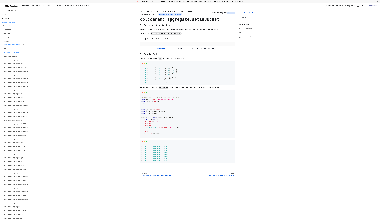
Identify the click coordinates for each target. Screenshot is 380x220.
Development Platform (333, 6)
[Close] (377, 1)
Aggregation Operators (12, 52)
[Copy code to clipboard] (233, 63)
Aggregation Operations (11, 45)
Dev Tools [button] (46, 6)
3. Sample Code (244, 17)
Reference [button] (68, 6)
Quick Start (26, 6)
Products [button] (35, 6)
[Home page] (141, 11)
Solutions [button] (57, 6)
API (5, 48)
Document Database (8, 22)
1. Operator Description (247, 12)
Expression (161, 48)
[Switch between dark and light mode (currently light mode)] (362, 5)
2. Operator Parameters (247, 15)
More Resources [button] (81, 6)
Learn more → (238, 1)
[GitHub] (358, 5)
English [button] (350, 6)
